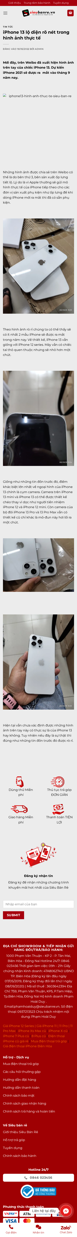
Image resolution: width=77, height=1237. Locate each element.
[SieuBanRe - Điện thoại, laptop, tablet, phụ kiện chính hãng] (38, 13)
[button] (5, 13)
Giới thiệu (14, 2)
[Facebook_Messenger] (66, 1210)
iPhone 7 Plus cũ (16, 1036)
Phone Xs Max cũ (32, 1031)
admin (39, 49)
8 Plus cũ (39, 1036)
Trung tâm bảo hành (37, 2)
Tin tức (8, 26)
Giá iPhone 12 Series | (19, 1026)
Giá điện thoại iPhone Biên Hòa (27, 1046)
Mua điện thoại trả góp (49, 1041)
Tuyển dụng (61, 2)
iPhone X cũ (58, 1031)
